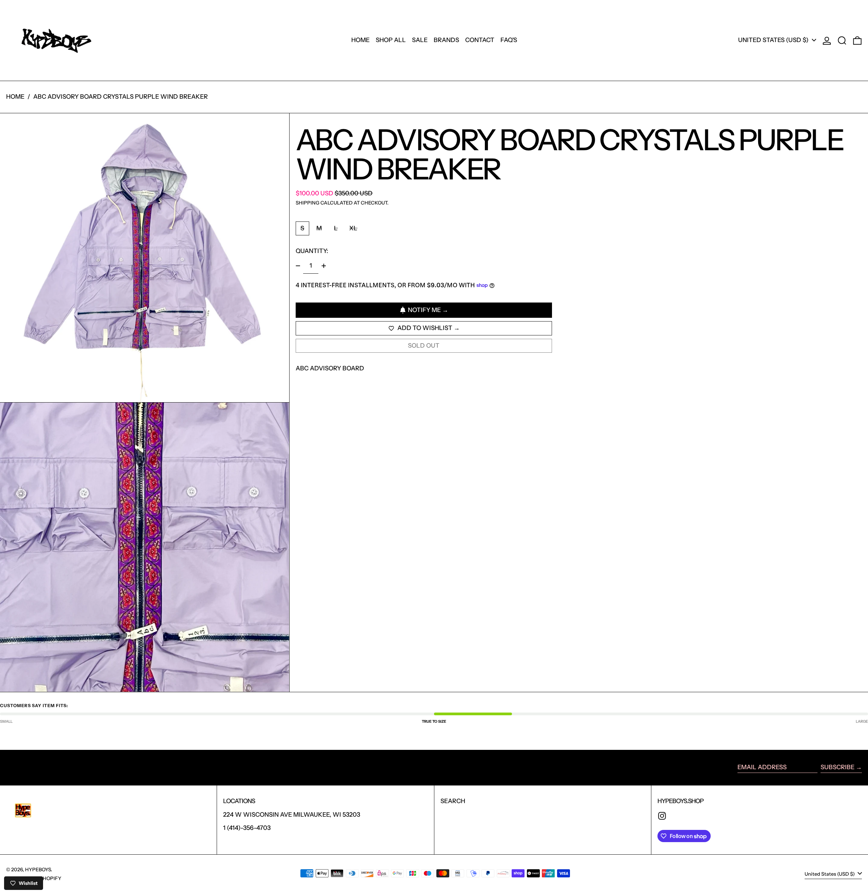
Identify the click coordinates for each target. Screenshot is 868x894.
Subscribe (837, 767)
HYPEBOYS (38, 870)
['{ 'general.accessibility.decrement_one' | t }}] (298, 265)
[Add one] (323, 265)
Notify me (424, 310)
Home (15, 96)
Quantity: (312, 251)
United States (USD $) (774, 40)
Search (452, 801)
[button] (842, 40)
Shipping (307, 203)
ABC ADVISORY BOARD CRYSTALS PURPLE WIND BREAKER (120, 96)
